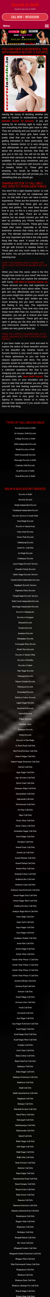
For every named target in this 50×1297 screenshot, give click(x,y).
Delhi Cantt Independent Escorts (25, 601)
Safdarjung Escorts (25, 542)
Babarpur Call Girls (25, 1066)
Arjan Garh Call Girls (25, 922)
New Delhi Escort (33, 376)
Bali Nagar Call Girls (25, 1146)
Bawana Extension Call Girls (25, 1205)
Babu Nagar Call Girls (25, 1072)
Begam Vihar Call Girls (25, 1221)
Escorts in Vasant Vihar (25, 655)
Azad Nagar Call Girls (25, 1029)
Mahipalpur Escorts (25, 639)
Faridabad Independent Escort (25, 510)
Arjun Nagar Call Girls (25, 927)
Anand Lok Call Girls (25, 852)
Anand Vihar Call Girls (25, 868)
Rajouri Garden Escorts (25, 681)
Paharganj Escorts (25, 676)
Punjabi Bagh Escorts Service (25, 596)
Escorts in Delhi (25, 6)
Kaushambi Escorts (25, 708)
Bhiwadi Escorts (25, 623)
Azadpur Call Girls (25, 1045)
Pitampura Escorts (25, 687)
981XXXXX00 (32, 17)
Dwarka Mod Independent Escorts (25, 580)
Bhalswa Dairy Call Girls (25, 1280)
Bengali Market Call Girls (25, 1237)
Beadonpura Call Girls (25, 1216)
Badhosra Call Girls (25, 1082)
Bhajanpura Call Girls (25, 1269)
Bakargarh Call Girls (25, 1120)
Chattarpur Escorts (25, 558)
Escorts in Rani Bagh (25, 740)
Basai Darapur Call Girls (25, 1184)
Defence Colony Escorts (25, 697)
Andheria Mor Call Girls (25, 879)
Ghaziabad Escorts (25, 692)
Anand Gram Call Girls (25, 847)
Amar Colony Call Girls (25, 826)
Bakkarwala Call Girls (25, 1130)
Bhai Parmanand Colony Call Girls (25, 1264)
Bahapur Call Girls (25, 1104)
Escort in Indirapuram (25, 612)
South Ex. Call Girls (25, 548)
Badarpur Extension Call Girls (25, 1077)
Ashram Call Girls (25, 991)
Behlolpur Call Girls (25, 1232)
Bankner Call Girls (25, 1168)
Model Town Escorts (25, 649)
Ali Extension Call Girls (25, 804)
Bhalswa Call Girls (25, 1275)
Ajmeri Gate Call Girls (25, 783)
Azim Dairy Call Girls (25, 1050)
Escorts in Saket (25, 665)
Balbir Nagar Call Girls (25, 1141)
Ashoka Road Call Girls (25, 986)
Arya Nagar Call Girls (25, 933)
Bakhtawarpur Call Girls (25, 1125)
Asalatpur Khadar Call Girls (25, 938)
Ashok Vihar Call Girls (25, 954)
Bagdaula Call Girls (25, 1098)
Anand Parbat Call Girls (25, 863)
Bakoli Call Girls (25, 1136)
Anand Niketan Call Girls (25, 858)
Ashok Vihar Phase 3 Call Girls (25, 970)
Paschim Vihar (25, 724)
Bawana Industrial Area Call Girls (25, 1211)
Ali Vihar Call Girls (25, 810)
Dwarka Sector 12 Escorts (18, 121)
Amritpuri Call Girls (25, 842)
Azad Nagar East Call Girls (25, 1034)
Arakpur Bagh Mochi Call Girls (25, 911)
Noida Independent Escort (25, 505)
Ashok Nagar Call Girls (25, 949)
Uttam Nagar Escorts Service (25, 574)
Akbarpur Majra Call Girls (25, 788)
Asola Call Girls (25, 1007)
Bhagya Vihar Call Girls (25, 1259)
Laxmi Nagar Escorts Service (25, 564)
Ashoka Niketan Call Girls (25, 981)
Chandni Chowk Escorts (25, 569)
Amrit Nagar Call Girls (25, 836)
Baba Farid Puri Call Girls (25, 1061)
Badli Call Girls (25, 1088)
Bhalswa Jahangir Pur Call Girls (25, 1285)
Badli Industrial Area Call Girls (25, 1093)
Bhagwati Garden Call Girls (25, 1248)
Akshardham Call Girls (25, 794)
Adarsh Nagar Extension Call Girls (25, 762)
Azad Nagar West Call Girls (25, 1040)
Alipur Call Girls (25, 815)
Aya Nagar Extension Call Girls (25, 1024)
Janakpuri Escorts (25, 633)
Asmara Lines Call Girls (25, 1002)
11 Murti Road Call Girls (25, 746)
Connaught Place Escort (25, 644)
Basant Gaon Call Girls (25, 1189)
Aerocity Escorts (25, 500)
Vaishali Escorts (25, 713)
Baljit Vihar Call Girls (25, 1157)
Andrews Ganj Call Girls (25, 885)
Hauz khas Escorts (25, 532)
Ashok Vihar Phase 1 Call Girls (25, 959)
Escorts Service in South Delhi (25, 516)
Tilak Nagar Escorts (25, 671)
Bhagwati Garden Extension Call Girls (25, 1253)
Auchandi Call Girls (25, 1013)
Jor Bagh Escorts (25, 553)
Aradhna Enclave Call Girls (25, 906)
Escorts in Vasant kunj (25, 526)
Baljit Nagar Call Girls (25, 1152)
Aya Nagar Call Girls (25, 1018)
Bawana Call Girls (25, 1200)
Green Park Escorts (25, 537)
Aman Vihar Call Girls (25, 820)
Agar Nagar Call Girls (25, 772)
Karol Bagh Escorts (25, 521)
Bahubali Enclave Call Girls (25, 1109)
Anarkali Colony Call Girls (25, 874)
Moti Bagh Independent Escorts (25, 607)
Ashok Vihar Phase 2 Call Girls (25, 965)
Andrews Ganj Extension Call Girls (25, 890)
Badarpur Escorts (25, 729)
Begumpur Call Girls (25, 1227)
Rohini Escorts (25, 735)
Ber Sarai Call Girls (25, 1243)
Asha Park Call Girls (25, 943)
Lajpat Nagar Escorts (25, 703)
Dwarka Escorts (25, 628)
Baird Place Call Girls (25, 1114)
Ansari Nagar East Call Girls (25, 895)
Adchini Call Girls (25, 767)
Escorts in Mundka (25, 660)
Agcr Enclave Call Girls (25, 778)
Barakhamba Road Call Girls (25, 1179)
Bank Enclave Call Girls (25, 1163)
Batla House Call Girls (25, 1195)
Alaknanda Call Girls (25, 799)
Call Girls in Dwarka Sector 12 (30, 282)
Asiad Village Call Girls (25, 997)
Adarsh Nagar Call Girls (25, 756)
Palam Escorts (25, 719)
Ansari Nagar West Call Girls (25, 901)
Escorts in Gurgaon (25, 617)
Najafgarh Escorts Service (25, 585)
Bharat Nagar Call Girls (25, 1291)
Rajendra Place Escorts (25, 590)
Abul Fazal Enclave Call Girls (25, 751)
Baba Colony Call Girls (25, 1056)
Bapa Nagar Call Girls (25, 1173)
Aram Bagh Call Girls (25, 917)
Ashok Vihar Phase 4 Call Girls (25, 975)
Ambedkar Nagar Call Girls (25, 831)
